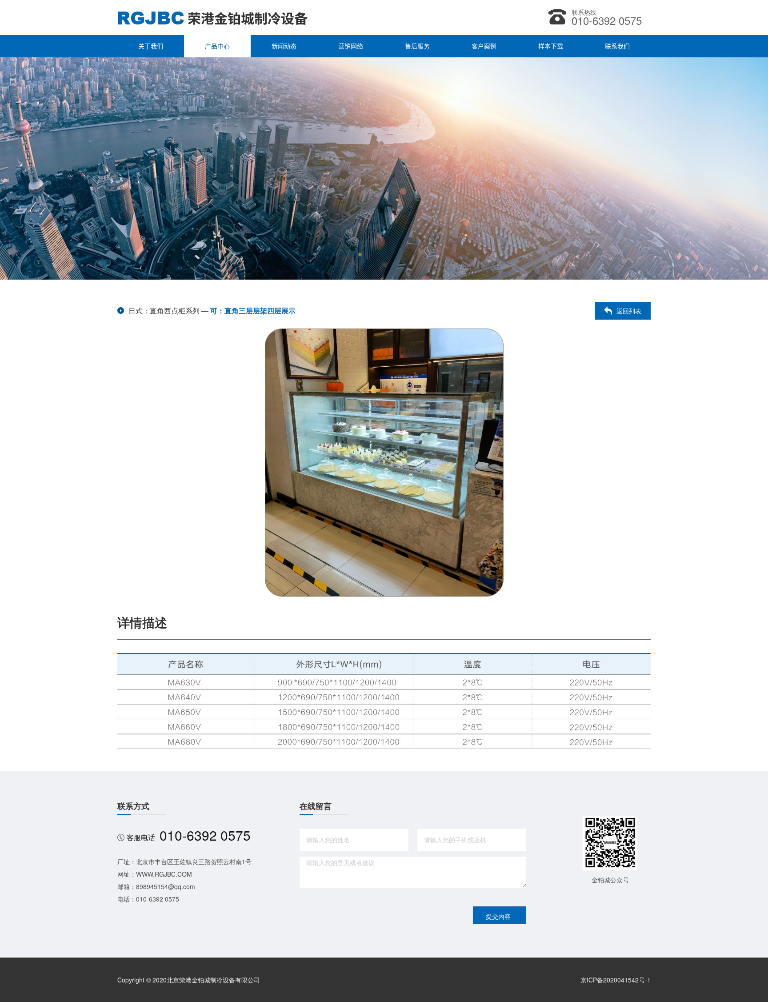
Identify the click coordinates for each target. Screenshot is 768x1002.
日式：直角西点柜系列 (164, 310)
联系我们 (617, 46)
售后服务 (417, 46)
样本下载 (550, 46)
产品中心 (217, 46)
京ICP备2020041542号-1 (615, 979)
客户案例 (484, 46)
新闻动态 (284, 46)
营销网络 (350, 46)
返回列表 (628, 310)
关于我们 (150, 46)
